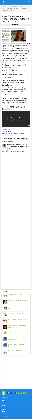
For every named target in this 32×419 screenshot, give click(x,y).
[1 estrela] (2, 151)
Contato (4, 402)
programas (22, 53)
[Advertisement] (16, 218)
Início (4, 6)
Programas (11, 6)
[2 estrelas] (3, 151)
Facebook (4, 408)
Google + (4, 411)
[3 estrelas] (5, 151)
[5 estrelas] (7, 151)
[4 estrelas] (6, 151)
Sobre (3, 400)
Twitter (4, 409)
